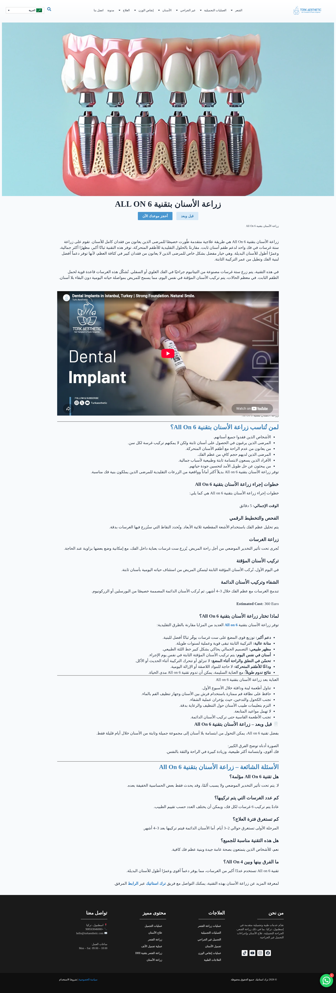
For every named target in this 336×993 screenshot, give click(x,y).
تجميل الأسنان (213, 946)
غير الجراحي (187, 10)
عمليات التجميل (153, 925)
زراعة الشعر (155, 939)
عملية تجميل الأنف (151, 946)
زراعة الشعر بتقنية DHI (148, 953)
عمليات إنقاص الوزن (209, 953)
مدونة (110, 10)
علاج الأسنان (155, 932)
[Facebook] (268, 953)
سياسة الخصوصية (88, 979)
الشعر (238, 10)
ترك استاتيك (156, 883)
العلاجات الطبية (212, 959)
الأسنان (167, 10)
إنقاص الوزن (146, 10)
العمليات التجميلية (215, 10)
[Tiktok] (245, 953)
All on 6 (231, 625)
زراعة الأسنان (154, 959)
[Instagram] (260, 953)
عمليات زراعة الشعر (209, 925)
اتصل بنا (98, 10)
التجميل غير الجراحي (209, 939)
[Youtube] (252, 953)
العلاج (126, 10)
